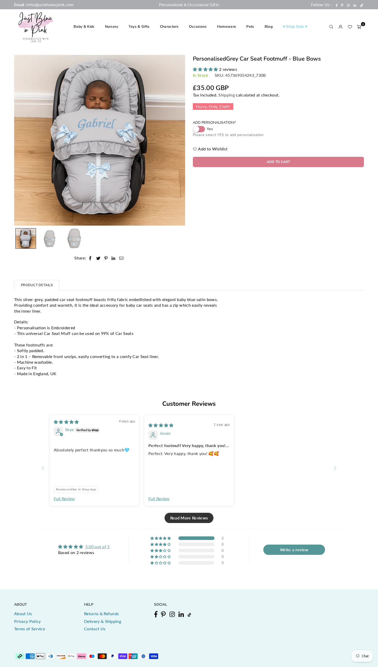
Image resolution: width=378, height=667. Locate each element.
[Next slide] (335, 468)
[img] (66, 421)
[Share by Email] (121, 258)
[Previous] (21, 140)
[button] (359, 26)
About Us (23, 613)
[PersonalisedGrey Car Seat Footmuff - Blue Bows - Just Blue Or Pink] (26, 238)
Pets (250, 26)
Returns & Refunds (101, 613)
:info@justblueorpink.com (49, 4)
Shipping (226, 94)
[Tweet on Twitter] (98, 258)
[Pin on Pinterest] (106, 258)
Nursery (111, 26)
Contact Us (94, 628)
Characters (169, 26)
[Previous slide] (43, 468)
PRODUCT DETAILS (37, 285)
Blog (269, 26)
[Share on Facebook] (90, 258)
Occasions (198, 26)
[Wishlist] (350, 26)
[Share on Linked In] (113, 258)
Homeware (226, 26)
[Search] (331, 26)
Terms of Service (29, 628)
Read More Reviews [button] (189, 517)
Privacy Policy (27, 621)
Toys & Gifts (139, 26)
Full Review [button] (64, 498)
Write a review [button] (294, 549)
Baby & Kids (84, 26)
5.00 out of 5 (97, 546)
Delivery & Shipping (102, 621)
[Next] (178, 140)
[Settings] (340, 26)
